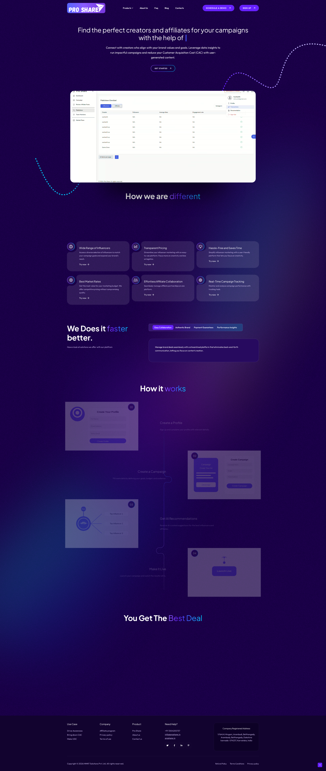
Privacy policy (106, 735)
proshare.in (170, 738)
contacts (179, 8)
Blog (167, 8)
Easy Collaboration (163, 327)
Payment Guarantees (203, 327)
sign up (247, 8)
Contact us (137, 739)
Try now (82, 264)
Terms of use (105, 739)
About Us (144, 8)
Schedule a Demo (216, 8)
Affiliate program (107, 730)
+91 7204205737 (172, 730)
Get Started (161, 68)
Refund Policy (221, 763)
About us (136, 735)
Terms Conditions (237, 763)
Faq (156, 8)
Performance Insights (227, 327)
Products (127, 8)
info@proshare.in (172, 734)
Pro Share (136, 730)
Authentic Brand (182, 327)
